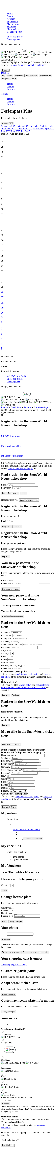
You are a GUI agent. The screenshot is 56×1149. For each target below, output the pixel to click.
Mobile (4, 662)
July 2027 (25, 131)
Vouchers (11, 19)
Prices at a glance (15, 36)
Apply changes (15, 921)
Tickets (10, 13)
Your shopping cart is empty (14, 964)
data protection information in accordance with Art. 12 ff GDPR (25, 686)
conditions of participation (27, 674)
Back (4, 921)
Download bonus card (11, 744)
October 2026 (23, 126)
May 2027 (5, 131)
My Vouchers (13, 29)
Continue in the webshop (12, 616)
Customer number (9, 755)
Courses (10, 16)
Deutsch (5, 73)
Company (5, 641)
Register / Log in (14, 32)
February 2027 (25, 128)
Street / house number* (11, 644)
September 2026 (8, 126)
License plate (7, 910)
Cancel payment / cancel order (35, 952)
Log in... (5, 557)
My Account (12, 21)
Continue (17, 527)
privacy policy (25, 685)
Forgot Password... (10, 493)
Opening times (13, 39)
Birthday (5, 665)
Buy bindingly (7, 1145)
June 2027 (15, 131)
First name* (6, 635)
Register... (6, 527)
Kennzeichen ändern (33, 839)
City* (3, 650)
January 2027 (12, 128)
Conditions (16, 407)
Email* (4, 484)
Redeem (5, 1103)
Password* (6, 488)
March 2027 (38, 128)
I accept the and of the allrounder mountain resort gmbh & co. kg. (26, 677)
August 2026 (7, 123)
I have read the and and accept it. (25, 687)
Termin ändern (19, 829)
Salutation (5, 632)
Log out (5, 807)
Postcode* (5, 647)
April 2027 (49, 128)
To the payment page (11, 952)
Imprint (4, 407)
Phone (4, 659)
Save (13, 807)
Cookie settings (41, 407)
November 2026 (37, 126)
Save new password (10, 589)
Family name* (7, 638)
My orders (11, 26)
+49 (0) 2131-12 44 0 (16, 376)
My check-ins (13, 24)
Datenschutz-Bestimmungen (20, 468)
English (5, 70)
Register (15, 695)
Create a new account (29, 500)
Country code (7, 908)
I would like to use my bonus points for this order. (27, 1119)
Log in (23, 493)
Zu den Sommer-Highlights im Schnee (28, 65)
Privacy (27, 407)
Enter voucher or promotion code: (16, 1097)
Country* (5, 653)
